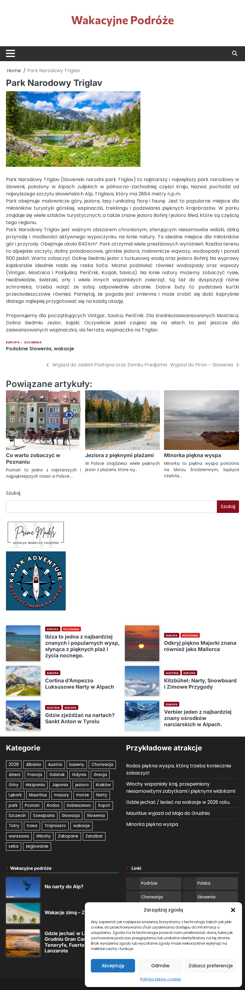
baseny (76, 764)
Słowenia (33, 342)
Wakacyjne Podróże (122, 20)
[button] (233, 910)
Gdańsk (57, 775)
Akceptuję (113, 966)
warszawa (19, 836)
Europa (12, 342)
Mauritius (38, 795)
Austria (172, 673)
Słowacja (71, 815)
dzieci (14, 775)
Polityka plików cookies (160, 979)
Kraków (103, 785)
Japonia (60, 785)
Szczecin (17, 815)
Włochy (43, 836)
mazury (61, 795)
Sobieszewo (79, 805)
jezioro (82, 785)
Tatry (14, 826)
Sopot (104, 805)
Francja (34, 775)
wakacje (64, 349)
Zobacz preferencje (211, 966)
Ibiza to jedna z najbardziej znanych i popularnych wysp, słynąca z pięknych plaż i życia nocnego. (82, 645)
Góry (14, 785)
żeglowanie (37, 846)
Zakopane (68, 836)
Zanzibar (94, 836)
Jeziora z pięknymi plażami (119, 455)
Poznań (32, 805)
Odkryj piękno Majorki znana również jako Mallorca (200, 646)
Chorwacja (102, 764)
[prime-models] (36, 547)
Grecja (100, 775)
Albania (33, 764)
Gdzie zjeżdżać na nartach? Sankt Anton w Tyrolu (80, 718)
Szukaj (13, 493)
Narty (101, 795)
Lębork (15, 795)
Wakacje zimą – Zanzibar (73, 912)
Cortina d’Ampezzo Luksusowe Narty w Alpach (79, 683)
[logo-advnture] (36, 608)
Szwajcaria (44, 815)
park (13, 805)
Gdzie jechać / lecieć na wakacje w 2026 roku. (178, 802)
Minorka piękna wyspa (192, 455)
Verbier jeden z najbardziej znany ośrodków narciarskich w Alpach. (198, 718)
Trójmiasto (55, 826)
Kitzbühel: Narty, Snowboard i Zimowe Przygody (200, 683)
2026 (14, 764)
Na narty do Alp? (64, 886)
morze (82, 795)
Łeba (14, 846)
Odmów (160, 966)
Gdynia (79, 775)
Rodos (53, 805)
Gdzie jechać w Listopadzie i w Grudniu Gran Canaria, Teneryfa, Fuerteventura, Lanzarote (80, 942)
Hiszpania (71, 629)
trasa (32, 826)
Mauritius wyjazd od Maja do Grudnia (168, 813)
